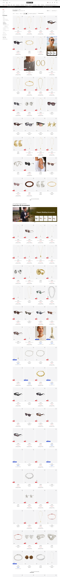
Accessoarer (16, 9)
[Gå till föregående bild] (52, 205)
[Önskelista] (54, 2)
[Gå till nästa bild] (56, 205)
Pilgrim (20, 9)
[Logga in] (50, 2)
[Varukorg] (56, 2)
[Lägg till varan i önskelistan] (22, 16)
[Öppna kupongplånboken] (47, 2)
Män (7, 2)
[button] (49, 10)
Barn (9, 2)
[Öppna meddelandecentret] (52, 2)
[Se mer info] (18, 55)
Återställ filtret (41, 13)
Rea (17, 13)
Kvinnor (4, 2)
